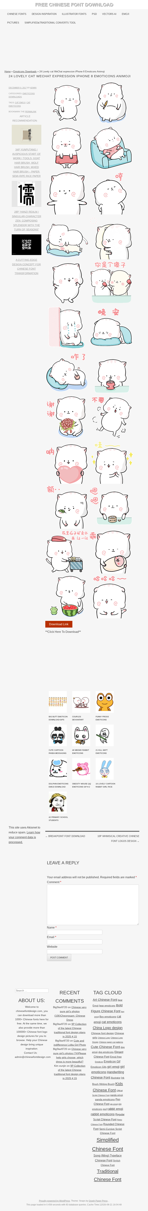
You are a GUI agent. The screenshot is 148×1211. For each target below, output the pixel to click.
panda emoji (116, 1095)
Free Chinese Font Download (74, 4)
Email (51, 937)
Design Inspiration (44, 14)
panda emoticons (105, 1099)
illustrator (115, 1077)
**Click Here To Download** (63, 631)
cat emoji (20, 102)
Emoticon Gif (112, 1061)
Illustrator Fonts (74, 14)
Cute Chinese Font (105, 1047)
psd (105, 1109)
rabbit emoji (115, 1109)
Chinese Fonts (16, 14)
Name (51, 927)
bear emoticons (107, 1005)
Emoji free (116, 1056)
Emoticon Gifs (98, 1066)
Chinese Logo (104, 1038)
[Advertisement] (74, 48)
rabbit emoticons (103, 1114)
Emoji (125, 14)
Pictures (13, 22)
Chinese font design (102, 1033)
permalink (30, 112)
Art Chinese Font (105, 1000)
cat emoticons (112, 1022)
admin (33, 88)
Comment (54, 882)
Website (52, 946)
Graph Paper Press (98, 1201)
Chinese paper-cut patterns (111, 1042)
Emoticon (99, 1062)
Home (8, 71)
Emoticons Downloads (25, 71)
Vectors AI (109, 14)
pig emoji (114, 1104)
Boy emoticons (107, 1016)
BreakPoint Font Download (65, 836)
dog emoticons (106, 1052)
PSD (94, 14)
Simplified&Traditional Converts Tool (50, 22)
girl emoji (113, 1066)
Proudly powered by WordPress (54, 1201)
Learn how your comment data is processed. (24, 837)
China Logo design (108, 1028)
